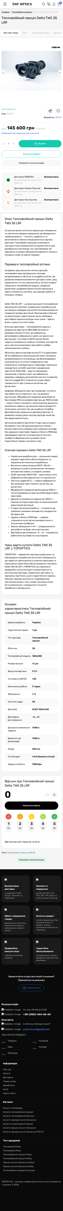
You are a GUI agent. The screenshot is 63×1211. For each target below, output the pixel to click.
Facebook (43, 1041)
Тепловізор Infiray (12, 1150)
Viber (10, 1047)
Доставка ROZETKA (24, 177)
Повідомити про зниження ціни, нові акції (20, 133)
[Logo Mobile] (22, 4)
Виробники (9, 1085)
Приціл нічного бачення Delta (18, 1166)
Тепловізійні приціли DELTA (21, 852)
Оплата (6, 1073)
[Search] (43, 4)
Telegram (12, 1041)
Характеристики (40, 33)
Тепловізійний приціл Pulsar (17, 1154)
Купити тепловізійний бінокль (18, 1116)
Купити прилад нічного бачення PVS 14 (23, 1132)
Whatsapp (12, 1053)
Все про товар (11, 33)
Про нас (7, 1069)
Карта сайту (9, 1093)
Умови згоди (9, 1081)
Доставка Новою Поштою (27, 188)
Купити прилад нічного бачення (19, 1120)
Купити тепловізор (12, 1108)
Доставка (8, 1077)
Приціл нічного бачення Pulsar (18, 1162)
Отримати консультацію (31, 163)
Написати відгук (31, 805)
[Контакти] (48, 4)
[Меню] (5, 4)
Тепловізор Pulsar (12, 1146)
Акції (5, 1089)
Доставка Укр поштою (25, 199)
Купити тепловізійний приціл (18, 1112)
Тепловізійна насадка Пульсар (19, 1170)
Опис (25, 33)
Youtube (43, 1047)
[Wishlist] (58, 111)
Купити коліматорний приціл (18, 1124)
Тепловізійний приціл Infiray (17, 1158)
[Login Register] (54, 4)
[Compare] (50, 111)
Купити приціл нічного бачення (19, 1128)
